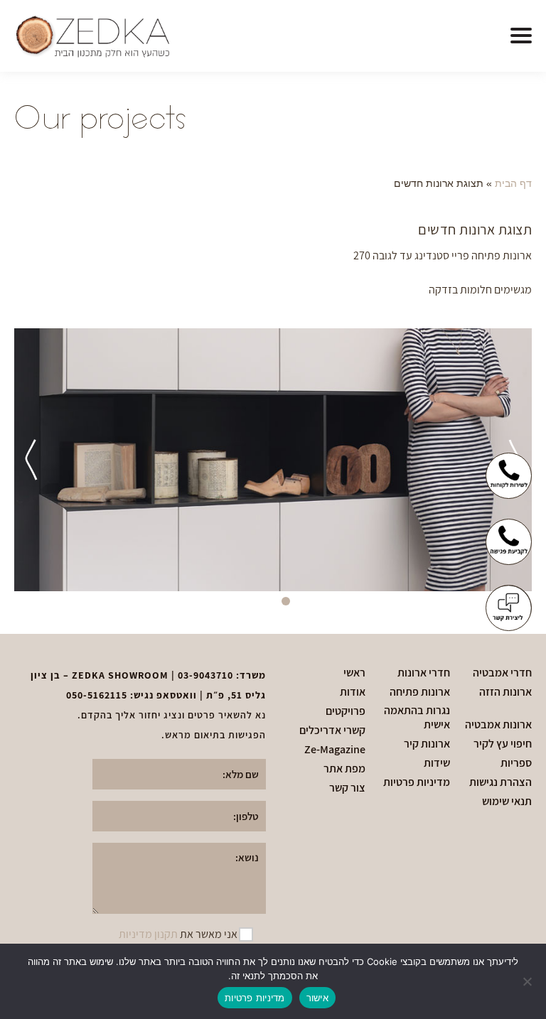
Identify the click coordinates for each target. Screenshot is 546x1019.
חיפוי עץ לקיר (502, 744)
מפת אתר (344, 769)
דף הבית (513, 183)
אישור (317, 997)
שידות (437, 763)
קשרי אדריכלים (332, 730)
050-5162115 (96, 695)
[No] (528, 981)
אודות (352, 692)
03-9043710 (205, 675)
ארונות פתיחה (420, 692)
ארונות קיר (427, 744)
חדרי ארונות (423, 673)
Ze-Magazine (334, 750)
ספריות (516, 763)
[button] (521, 36)
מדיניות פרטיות (416, 782)
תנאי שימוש (507, 801)
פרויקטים (345, 711)
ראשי (354, 673)
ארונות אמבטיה (498, 725)
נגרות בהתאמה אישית (417, 717)
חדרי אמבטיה (502, 673)
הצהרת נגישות (500, 782)
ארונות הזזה (505, 692)
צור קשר (347, 788)
